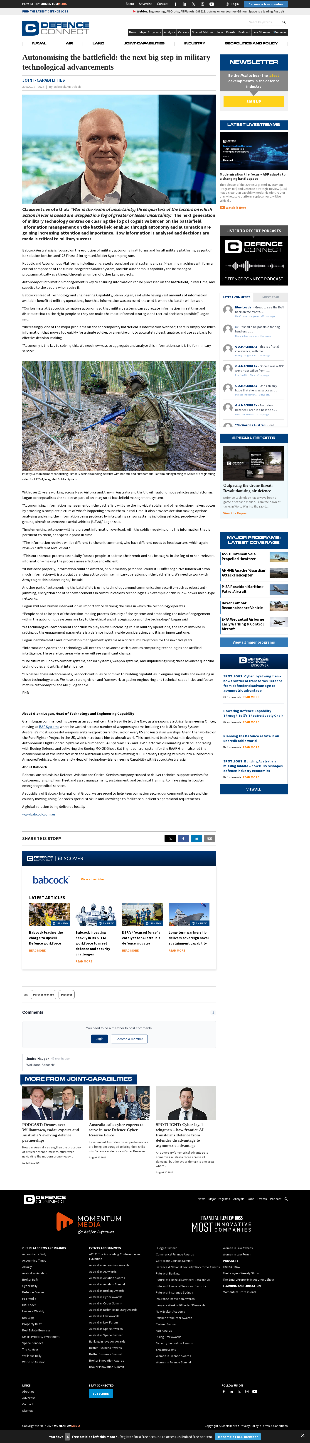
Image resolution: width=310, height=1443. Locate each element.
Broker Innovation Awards (106, 1360)
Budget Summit (166, 1248)
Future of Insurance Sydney (174, 1292)
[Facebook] (223, 1391)
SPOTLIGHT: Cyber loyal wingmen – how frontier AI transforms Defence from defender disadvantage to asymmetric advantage (180, 1135)
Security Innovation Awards (174, 1343)
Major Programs (150, 32)
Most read (270, 297)
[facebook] (183, 838)
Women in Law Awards (238, 1248)
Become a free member (265, 4)
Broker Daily (30, 1279)
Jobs (220, 32)
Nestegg (28, 1318)
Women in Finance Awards (173, 1356)
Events (231, 32)
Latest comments (237, 297)
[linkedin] (196, 838)
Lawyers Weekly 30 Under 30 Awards (180, 1305)
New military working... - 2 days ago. (253, 336)
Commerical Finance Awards (175, 1254)
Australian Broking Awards (107, 1291)
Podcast (244, 32)
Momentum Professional (239, 1292)
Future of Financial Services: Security (181, 1286)
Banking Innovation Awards (107, 1341)
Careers (183, 32)
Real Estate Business (36, 1330)
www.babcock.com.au (38, 814)
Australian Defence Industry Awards (113, 1310)
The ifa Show (231, 1267)
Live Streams (262, 32)
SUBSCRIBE (101, 1394)
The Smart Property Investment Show (248, 1279)
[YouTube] (254, 1391)
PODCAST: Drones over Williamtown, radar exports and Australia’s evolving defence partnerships (50, 1132)
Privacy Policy (249, 1426)
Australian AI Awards (103, 1272)
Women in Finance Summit (173, 1362)
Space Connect (32, 1343)
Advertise (146, 4)
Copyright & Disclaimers (221, 1426)
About (130, 4)
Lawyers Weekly (33, 1311)
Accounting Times (34, 1260)
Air (69, 43)
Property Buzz (32, 1324)
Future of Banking (168, 1273)
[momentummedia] (88, 1223)
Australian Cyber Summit (105, 1303)
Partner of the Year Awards (174, 1318)
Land (98, 43)
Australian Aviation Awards (107, 1278)
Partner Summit (166, 1324)
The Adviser (30, 1349)
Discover (66, 994)
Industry (194, 43)
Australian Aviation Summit (107, 1284)
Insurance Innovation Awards (175, 1299)
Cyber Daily (29, 1286)
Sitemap (28, 1411)
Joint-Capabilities (144, 43)
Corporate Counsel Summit (174, 1261)
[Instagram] (247, 1391)
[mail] (209, 838)
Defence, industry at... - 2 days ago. (252, 394)
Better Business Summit (105, 1354)
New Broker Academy (170, 1311)
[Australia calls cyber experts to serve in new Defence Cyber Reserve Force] (119, 1103)
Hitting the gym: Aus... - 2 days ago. (253, 355)
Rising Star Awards (168, 1337)
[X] (170, 838)
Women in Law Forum (237, 1254)
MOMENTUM (53, 4)
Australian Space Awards (106, 1329)
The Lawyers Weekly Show (241, 1273)
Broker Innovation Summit (106, 1367)
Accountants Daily (34, 1254)
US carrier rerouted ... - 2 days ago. (252, 414)
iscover (281, 32)
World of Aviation (33, 1362)
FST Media (29, 1299)
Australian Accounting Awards (109, 1265)
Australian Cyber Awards (105, 1297)
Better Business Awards (105, 1348)
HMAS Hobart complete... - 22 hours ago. (255, 316)
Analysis (169, 32)
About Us (28, 1391)
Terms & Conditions (274, 1426)
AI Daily (27, 1267)
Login (235, 4)
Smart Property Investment (40, 1337)
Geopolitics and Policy (251, 43)
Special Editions (203, 32)
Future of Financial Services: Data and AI (183, 1280)
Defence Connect (34, 1292)
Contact (163, 4)
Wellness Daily (32, 1356)
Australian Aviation (34, 1273)
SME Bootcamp (166, 1350)
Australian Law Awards (104, 1316)
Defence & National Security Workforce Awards (188, 1267)
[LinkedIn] (231, 1391)
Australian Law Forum (103, 1322)
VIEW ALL (253, 789)
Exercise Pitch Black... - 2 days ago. (252, 375)
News (133, 32)
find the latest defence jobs (45, 11)
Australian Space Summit (106, 1335)
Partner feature (43, 994)
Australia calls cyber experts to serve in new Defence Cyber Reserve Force (116, 1129)
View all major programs (254, 642)
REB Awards (164, 1330)
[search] (284, 22)
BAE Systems (49, 726)
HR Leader (29, 1305)
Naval (39, 43)
